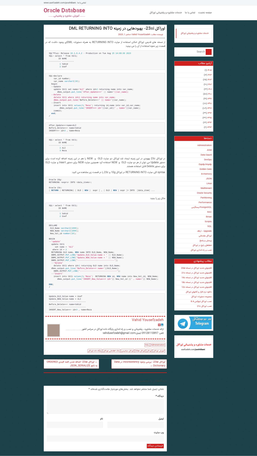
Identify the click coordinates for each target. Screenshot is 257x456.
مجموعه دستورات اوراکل (201, 297)
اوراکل (149, 351)
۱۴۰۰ (210, 94)
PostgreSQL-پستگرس (201, 207)
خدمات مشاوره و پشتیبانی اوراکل (166, 13)
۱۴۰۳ (210, 80)
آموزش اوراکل (159, 351)
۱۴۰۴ (210, 75)
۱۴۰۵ (210, 70)
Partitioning (206, 198)
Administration (158, 345)
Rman (209, 217)
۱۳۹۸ (210, 103)
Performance (205, 202)
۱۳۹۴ (209, 122)
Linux (209, 183)
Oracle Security (204, 193)
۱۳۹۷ (209, 108)
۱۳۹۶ (210, 113)
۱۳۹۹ (210, 99)
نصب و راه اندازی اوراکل (201, 250)
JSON (209, 179)
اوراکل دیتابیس (128, 351)
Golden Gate (206, 169)
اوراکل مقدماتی (205, 236)
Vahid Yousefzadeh (148, 320)
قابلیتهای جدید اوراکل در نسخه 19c (197, 277)
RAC (209, 212)
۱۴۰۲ (210, 84)
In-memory (206, 174)
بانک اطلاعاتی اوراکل (112, 351)
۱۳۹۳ (209, 127)
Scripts (208, 221)
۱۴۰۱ (210, 89)
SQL (147, 345)
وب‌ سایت (159, 433)
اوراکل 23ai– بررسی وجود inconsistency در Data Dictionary (139, 364)
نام (101, 419)
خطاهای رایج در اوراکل (202, 245)
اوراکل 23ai (140, 351)
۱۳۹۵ (209, 118)
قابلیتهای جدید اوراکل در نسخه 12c (197, 287)
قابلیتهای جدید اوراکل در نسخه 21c (197, 273)
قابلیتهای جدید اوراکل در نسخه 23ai (196, 268)
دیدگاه (160, 396)
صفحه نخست (205, 13)
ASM (209, 150)
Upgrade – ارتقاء (204, 231)
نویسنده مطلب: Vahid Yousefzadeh (147, 34)
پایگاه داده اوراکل (95, 351)
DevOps (208, 159)
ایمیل (161, 419)
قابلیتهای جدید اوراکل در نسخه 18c (197, 282)
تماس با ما (190, 13)
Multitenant (206, 188)
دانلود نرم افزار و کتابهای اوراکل (199, 292)
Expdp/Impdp (205, 164)
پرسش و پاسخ (206, 240)
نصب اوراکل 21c (204, 306)
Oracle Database (64, 11)
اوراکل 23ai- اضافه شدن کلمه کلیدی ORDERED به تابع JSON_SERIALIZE (72, 364)
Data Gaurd (206, 155)
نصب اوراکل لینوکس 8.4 (201, 301)
